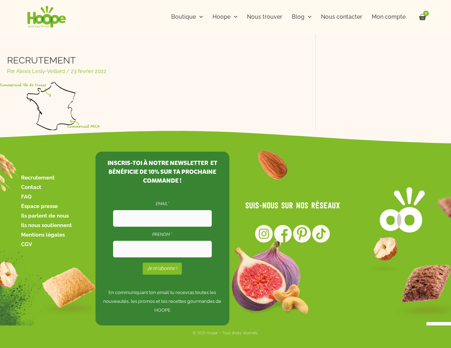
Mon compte (389, 16)
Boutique (183, 16)
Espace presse (39, 206)
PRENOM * (162, 234)
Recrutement (38, 178)
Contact (31, 187)
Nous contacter (341, 16)
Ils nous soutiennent (46, 225)
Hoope (221, 16)
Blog (298, 16)
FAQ (26, 197)
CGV (26, 244)
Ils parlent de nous (45, 216)
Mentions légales (43, 235)
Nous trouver (264, 16)
